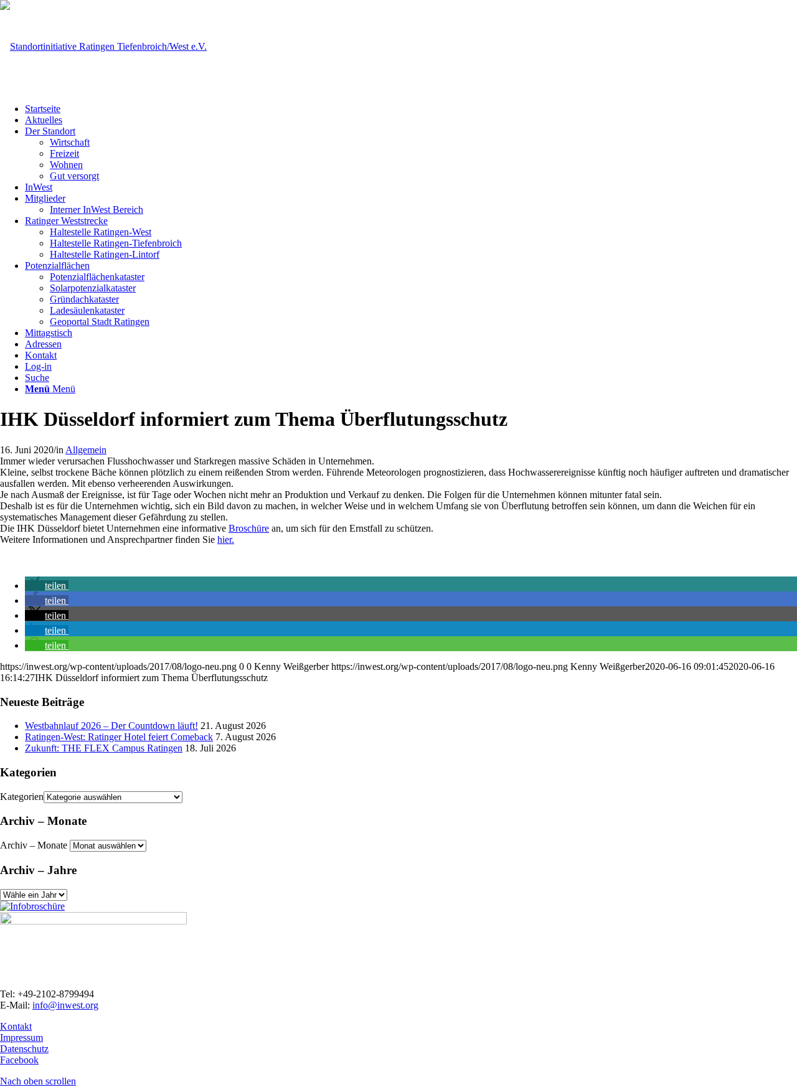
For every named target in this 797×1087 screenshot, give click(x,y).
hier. (225, 539)
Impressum (21, 1037)
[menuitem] (411, 109)
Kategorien (22, 796)
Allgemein (85, 450)
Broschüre (249, 528)
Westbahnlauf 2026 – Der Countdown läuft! (111, 725)
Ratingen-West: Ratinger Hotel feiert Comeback (119, 737)
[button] (46, 585)
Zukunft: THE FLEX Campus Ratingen (103, 748)
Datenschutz (24, 1048)
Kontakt (16, 1026)
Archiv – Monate (33, 845)
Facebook (19, 1060)
